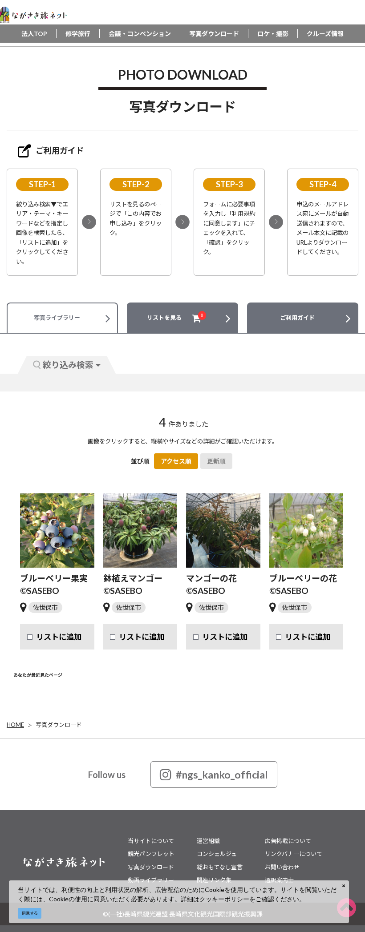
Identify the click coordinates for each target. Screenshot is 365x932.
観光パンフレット (151, 853)
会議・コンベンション (140, 33)
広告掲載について (288, 840)
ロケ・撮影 (272, 33)
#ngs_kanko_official (222, 774)
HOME (15, 724)
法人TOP (34, 33)
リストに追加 (58, 637)
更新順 (216, 461)
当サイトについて (151, 840)
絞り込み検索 (68, 364)
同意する (30, 913)
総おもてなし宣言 (220, 867)
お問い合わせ (282, 867)
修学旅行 (77, 33)
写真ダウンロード (214, 33)
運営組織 (208, 840)
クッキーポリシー (224, 899)
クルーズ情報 (325, 33)
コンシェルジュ (217, 853)
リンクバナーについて (293, 853)
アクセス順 (176, 461)
